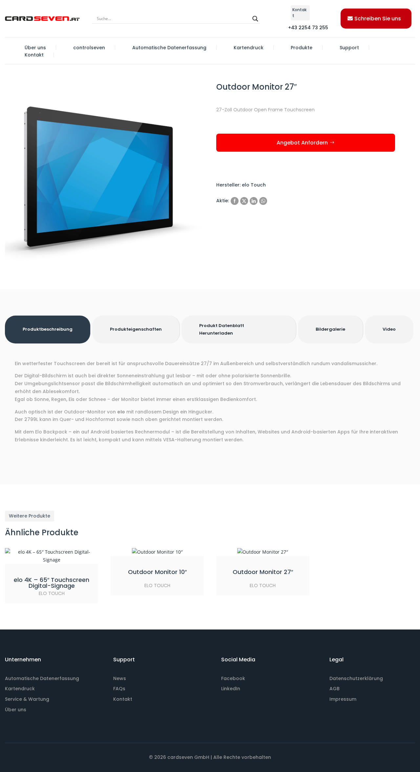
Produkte (301, 47)
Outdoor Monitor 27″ (263, 572)
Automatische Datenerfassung (169, 47)
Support (349, 47)
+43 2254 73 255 (308, 27)
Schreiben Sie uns (377, 18)
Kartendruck (248, 47)
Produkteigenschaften (136, 329)
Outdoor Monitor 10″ (157, 572)
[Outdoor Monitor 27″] (262, 552)
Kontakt (34, 55)
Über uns (35, 47)
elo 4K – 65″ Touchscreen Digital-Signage (51, 583)
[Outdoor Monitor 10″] (157, 552)
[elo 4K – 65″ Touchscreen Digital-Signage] (51, 556)
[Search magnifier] (255, 18)
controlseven (89, 47)
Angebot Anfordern (302, 142)
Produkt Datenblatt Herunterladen (221, 329)
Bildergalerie (330, 329)
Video (389, 329)
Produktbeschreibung (48, 329)
